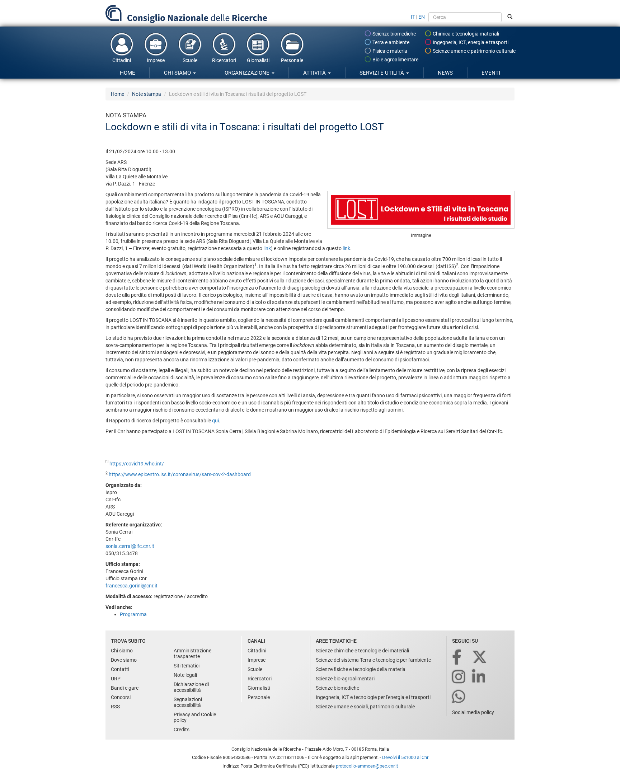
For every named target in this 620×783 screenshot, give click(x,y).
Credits (181, 729)
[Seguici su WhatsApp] (459, 697)
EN (421, 17)
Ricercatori (224, 60)
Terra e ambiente (390, 42)
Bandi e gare (124, 688)
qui (215, 420)
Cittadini (121, 60)
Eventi (491, 73)
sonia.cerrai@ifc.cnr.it (129, 546)
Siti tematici (186, 666)
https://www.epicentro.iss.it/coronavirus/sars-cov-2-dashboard (180, 474)
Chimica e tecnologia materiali (465, 34)
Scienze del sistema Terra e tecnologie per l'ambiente (373, 660)
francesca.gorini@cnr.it (131, 586)
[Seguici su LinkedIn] (479, 677)
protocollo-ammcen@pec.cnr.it (367, 766)
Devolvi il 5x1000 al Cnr (405, 757)
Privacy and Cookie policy (195, 717)
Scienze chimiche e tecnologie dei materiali (362, 650)
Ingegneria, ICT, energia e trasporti (470, 42)
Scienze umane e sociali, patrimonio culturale (365, 706)
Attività (315, 73)
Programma (133, 614)
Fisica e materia (389, 51)
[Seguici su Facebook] (457, 658)
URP (116, 678)
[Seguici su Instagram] (459, 677)
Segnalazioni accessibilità (188, 702)
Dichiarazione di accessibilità (191, 687)
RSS (115, 706)
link (267, 248)
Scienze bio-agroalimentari (345, 678)
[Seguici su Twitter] (480, 658)
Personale (292, 60)
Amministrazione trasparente (192, 653)
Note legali (185, 675)
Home (127, 73)
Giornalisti (258, 60)
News (445, 73)
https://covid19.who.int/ (136, 463)
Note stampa (146, 94)
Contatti (120, 669)
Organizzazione (248, 73)
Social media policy (473, 712)
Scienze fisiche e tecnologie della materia (360, 669)
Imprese (156, 60)
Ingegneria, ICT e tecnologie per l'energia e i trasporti (373, 697)
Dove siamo (124, 660)
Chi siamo (178, 73)
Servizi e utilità (382, 73)
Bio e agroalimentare (394, 59)
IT (413, 17)
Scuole (190, 60)
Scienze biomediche (393, 34)
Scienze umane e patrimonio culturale (474, 51)
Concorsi (121, 697)
